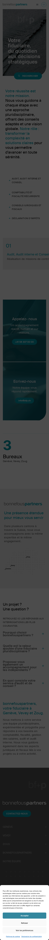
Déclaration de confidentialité (31, 936)
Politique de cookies (13, 936)
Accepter (25, 915)
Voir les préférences (24, 930)
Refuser (24, 923)
